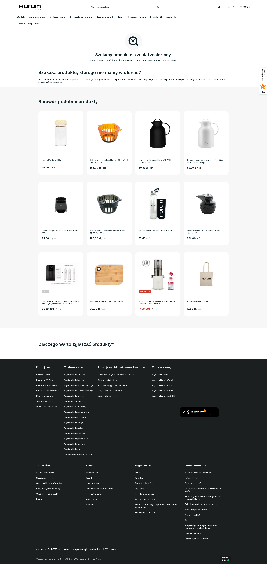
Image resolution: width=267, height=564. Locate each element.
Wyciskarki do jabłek (73, 428)
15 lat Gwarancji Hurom (46, 406)
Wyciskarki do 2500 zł (162, 385)
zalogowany (55, 82)
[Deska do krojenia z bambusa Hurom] (109, 274)
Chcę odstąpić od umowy (48, 488)
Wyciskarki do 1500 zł (162, 374)
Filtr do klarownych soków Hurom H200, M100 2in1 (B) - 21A (107, 231)
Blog (120, 17)
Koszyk (89, 478)
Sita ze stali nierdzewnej (109, 380)
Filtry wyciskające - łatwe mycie (112, 385)
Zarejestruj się (92, 472)
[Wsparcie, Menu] (178, 17)
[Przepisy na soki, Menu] (116, 17)
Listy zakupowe (93, 483)
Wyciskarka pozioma (107, 396)
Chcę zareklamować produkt (49, 483)
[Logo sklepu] (30, 6)
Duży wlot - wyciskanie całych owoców (116, 374)
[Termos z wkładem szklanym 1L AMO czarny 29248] (157, 133)
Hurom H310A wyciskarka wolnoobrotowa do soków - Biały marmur (157, 302)
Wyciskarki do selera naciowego (78, 390)
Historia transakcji (94, 494)
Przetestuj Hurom (136, 17)
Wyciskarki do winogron (75, 444)
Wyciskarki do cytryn (73, 422)
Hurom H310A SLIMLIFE (46, 385)
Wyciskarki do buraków (74, 380)
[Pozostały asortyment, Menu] (94, 17)
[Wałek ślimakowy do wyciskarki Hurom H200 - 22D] (206, 204)
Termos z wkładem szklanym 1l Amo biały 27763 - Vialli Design (205, 161)
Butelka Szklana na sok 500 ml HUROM (156, 230)
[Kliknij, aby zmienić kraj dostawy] (220, 7)
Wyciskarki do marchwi (74, 433)
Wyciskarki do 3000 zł (162, 390)
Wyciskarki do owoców (74, 374)
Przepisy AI (156, 17)
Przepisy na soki (105, 17)
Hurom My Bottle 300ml (52, 160)
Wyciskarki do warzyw (74, 396)
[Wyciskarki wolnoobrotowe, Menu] (47, 17)
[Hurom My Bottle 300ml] (60, 133)
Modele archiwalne (44, 396)
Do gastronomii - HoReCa (110, 390)
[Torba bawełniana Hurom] (206, 274)
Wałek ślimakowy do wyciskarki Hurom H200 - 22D (204, 231)
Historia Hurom (43, 374)
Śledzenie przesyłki (45, 478)
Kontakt (40, 499)
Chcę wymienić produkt (47, 494)
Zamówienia (44, 465)
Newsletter (91, 504)
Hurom (20, 23)
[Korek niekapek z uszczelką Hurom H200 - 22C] (60, 204)
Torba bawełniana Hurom (198, 301)
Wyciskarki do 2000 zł (162, 380)
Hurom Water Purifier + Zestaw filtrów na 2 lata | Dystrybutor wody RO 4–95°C (60, 302)
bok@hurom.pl (65, 549)
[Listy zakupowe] (234, 7)
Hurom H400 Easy (44, 380)
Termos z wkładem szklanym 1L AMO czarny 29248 (155, 161)
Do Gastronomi (57, 17)
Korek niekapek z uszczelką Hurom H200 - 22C (60, 231)
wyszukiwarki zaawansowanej (162, 60)
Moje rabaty (91, 499)
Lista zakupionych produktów (99, 488)
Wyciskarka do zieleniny (75, 406)
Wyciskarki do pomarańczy (76, 412)
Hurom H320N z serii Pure (47, 390)
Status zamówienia (45, 472)
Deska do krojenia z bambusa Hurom (106, 301)
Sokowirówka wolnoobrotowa (78, 454)
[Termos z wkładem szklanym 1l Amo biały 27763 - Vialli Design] (206, 133)
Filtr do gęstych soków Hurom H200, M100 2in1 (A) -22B (109, 161)
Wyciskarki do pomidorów (76, 438)
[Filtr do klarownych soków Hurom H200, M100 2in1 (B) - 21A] (109, 204)
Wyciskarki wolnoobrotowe (31, 17)
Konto (90, 465)
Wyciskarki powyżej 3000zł (164, 396)
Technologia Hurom (45, 401)
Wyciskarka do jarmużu (74, 401)
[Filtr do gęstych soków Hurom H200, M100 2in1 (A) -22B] (109, 133)
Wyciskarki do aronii (73, 449)
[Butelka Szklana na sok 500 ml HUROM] (157, 204)
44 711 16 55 (41, 549)
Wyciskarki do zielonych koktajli (78, 385)
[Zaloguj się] (228, 7)
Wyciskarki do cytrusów (75, 417)
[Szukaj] (158, 7)
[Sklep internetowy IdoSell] (225, 559)
